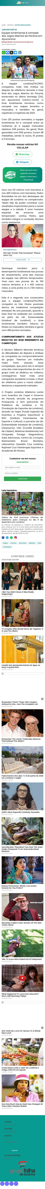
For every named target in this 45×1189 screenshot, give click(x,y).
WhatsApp (24, 154)
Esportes (10, 25)
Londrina (13, 543)
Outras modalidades (23, 25)
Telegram (24, 162)
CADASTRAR (22, 479)
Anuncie (15, 1150)
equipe (5, 543)
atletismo (32, 543)
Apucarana (22, 543)
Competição (7, 547)
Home (4, 25)
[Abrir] (1, 3)
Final (39, 543)
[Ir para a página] (22, 3)
